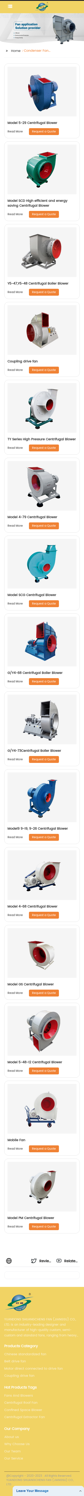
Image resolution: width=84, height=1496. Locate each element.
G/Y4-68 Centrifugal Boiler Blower (35, 673)
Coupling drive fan (23, 361)
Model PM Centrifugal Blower (31, 1218)
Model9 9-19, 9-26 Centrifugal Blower (38, 828)
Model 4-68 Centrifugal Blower (32, 906)
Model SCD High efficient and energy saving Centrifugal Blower (37, 203)
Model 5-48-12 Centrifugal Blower (35, 1062)
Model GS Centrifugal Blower (31, 984)
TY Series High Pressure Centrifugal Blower (42, 439)
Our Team (12, 1451)
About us (11, 1437)
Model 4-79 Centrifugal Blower (32, 517)
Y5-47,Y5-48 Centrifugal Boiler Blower (38, 283)
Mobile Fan (16, 1140)
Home (16, 51)
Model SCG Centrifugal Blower (32, 595)
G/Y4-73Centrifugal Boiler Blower (34, 750)
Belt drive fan (15, 1361)
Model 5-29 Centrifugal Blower (32, 123)
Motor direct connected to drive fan (33, 1368)
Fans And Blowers (18, 1395)
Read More (15, 131)
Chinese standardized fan (25, 1354)
